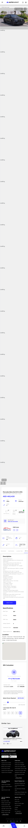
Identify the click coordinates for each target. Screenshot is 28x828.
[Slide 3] (5, 7)
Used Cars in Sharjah (19, 764)
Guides (16, 807)
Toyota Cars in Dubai (6, 762)
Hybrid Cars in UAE (5, 789)
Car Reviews (17, 805)
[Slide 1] (2, 7)
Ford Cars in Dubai (5, 768)
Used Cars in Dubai (19, 762)
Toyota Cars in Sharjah (6, 772)
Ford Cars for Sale (5, 804)
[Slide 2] (3, 7)
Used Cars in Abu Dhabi (20, 766)
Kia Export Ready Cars (20, 783)
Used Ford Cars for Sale (20, 770)
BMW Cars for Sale (5, 812)
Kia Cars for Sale (5, 800)
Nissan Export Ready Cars (20, 792)
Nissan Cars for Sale (5, 802)
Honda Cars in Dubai (6, 764)
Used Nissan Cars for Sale (20, 768)
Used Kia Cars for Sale (20, 772)
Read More (10, 602)
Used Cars (17, 801)
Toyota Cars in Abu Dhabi (7, 770)
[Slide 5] (8, 7)
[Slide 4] (7, 7)
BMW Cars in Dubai (5, 766)
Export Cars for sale (19, 803)
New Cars (17, 799)
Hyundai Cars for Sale (6, 808)
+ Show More (18, 777)
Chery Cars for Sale (5, 810)
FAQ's (16, 809)
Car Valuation (18, 811)
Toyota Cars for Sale (6, 806)
